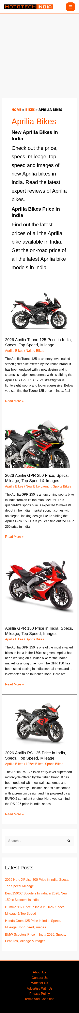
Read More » (14, 401)
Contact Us (40, 977)
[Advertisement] (39, 53)
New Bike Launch (38, 486)
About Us (39, 972)
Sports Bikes (62, 486)
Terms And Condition (39, 999)
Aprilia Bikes (14, 350)
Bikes (30, 109)
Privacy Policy (39, 993)
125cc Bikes (34, 764)
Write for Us (39, 983)
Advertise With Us (39, 988)
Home (16, 109)
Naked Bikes (35, 350)
